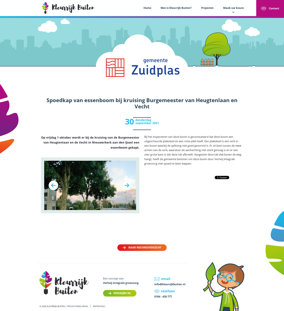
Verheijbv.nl (122, 293)
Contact (274, 8)
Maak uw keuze (233, 8)
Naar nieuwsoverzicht (144, 247)
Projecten (207, 8)
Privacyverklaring (77, 306)
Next (127, 185)
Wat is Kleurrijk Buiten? (176, 8)
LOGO (68, 8)
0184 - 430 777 (163, 296)
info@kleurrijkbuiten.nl (169, 284)
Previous (53, 185)
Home (147, 8)
